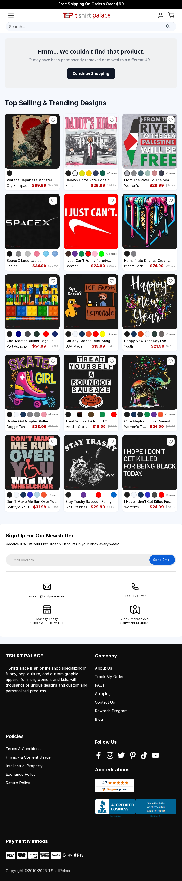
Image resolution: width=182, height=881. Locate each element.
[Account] (160, 16)
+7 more (112, 173)
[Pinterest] (132, 756)
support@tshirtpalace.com (47, 596)
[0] (171, 16)
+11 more (170, 414)
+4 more (112, 334)
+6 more (170, 494)
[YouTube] (155, 756)
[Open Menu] (11, 16)
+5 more (170, 173)
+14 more (111, 253)
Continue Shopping (91, 73)
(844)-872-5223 (135, 596)
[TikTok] (144, 756)
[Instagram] (110, 756)
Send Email (162, 560)
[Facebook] (98, 756)
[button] (53, 120)
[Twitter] (121, 756)
